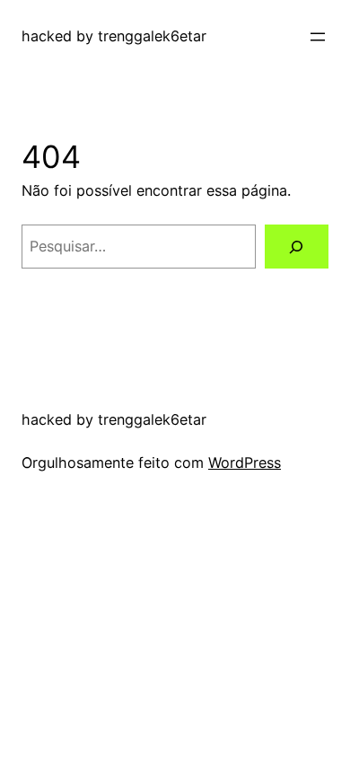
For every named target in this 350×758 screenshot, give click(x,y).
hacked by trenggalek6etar (114, 36)
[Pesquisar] (296, 247)
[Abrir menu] (317, 37)
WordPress (244, 463)
